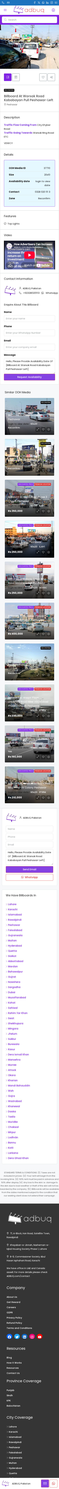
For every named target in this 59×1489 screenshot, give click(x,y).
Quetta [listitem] (12, 951)
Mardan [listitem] (13, 966)
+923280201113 (31, 293)
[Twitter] (17, 1337)
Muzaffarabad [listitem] (17, 997)
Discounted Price (25, 484)
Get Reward (13, 1302)
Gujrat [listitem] (12, 976)
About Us (12, 1297)
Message (10, 355)
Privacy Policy (14, 1317)
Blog (9, 1357)
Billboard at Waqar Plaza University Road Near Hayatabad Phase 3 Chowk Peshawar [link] (28, 702)
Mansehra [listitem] (14, 1059)
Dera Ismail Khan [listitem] (18, 1054)
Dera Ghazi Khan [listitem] (18, 1158)
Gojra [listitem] (11, 1096)
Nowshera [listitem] (14, 982)
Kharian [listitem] (13, 1080)
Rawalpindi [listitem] (15, 919)
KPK (9, 1400)
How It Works (14, 1362)
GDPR (10, 1312)
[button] (43, 77)
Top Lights (14, 223)
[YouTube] (39, 1337)
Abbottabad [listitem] (15, 961)
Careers (11, 1307)
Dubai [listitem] (11, 992)
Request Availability (29, 377)
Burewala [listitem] (13, 1044)
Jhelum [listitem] (12, 1033)
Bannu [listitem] (12, 1142)
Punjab (10, 1390)
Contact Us (13, 1373)
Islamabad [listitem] (15, 914)
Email (7, 340)
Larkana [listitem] (13, 1153)
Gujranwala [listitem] (15, 935)
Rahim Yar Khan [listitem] (18, 1013)
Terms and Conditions (19, 1328)
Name (8, 312)
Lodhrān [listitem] (13, 1137)
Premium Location (42, 484)
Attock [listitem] (12, 1070)
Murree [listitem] (12, 1065)
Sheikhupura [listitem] (15, 1023)
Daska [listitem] (12, 1111)
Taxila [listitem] (11, 1116)
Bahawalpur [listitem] (15, 971)
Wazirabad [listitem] (15, 1101)
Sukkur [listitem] (12, 1039)
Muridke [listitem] (13, 1122)
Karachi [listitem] (12, 909)
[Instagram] (32, 1337)
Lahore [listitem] (12, 904)
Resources (13, 1368)
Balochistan (13, 1405)
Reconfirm (9, 90)
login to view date (18, 423)
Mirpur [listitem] (12, 1132)
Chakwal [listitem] (13, 1127)
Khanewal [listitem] (14, 1106)
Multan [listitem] (12, 940)
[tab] (7, 77)
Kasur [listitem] (11, 1049)
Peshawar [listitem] (14, 925)
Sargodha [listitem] (14, 987)
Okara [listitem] (12, 1075)
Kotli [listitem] (10, 1147)
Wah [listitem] (11, 1090)
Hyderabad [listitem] (15, 945)
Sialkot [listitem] (12, 956)
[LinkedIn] (24, 1337)
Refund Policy (14, 1322)
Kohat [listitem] (11, 1002)
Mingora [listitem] (13, 1028)
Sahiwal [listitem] (13, 1008)
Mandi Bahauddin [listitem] (19, 1085)
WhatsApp (52, 293)
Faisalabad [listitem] (15, 930)
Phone (8, 326)
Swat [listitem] (11, 1018)
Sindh (10, 1395)
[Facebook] (9, 1337)
